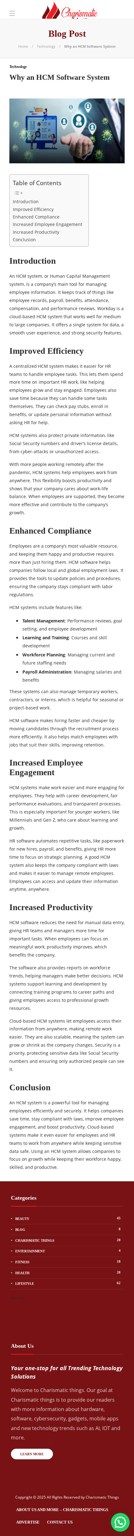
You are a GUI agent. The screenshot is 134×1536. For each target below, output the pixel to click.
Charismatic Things (68, 1240)
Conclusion (24, 239)
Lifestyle (68, 1283)
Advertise (28, 1522)
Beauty (68, 1218)
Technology (46, 46)
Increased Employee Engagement (47, 224)
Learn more (32, 1454)
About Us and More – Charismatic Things (62, 1509)
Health (68, 1272)
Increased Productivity (36, 232)
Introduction (26, 201)
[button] (120, 1522)
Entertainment (68, 1251)
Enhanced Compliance (36, 217)
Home (23, 46)
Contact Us (60, 1522)
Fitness (68, 1262)
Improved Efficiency (33, 209)
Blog (68, 1229)
